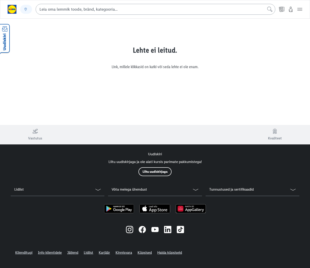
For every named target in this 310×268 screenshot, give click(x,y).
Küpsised (145, 252)
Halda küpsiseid (169, 252)
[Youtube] (155, 230)
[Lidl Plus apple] (154, 208)
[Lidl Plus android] (119, 208)
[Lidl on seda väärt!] (12, 9)
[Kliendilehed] (281, 9)
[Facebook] (142, 230)
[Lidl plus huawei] (191, 208)
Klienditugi (23, 252)
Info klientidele (50, 252)
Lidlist (88, 252)
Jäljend (72, 252)
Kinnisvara (124, 252)
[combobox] (155, 9)
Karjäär (104, 252)
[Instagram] (129, 230)
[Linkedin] (167, 230)
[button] (300, 9)
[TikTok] (180, 230)
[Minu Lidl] (290, 9)
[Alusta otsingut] (270, 9)
